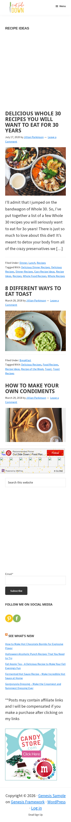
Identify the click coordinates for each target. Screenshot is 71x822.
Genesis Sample (52, 795)
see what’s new (21, 636)
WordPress (56, 801)
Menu (62, 6)
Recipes (41, 262)
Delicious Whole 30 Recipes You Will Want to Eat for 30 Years (33, 122)
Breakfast (25, 360)
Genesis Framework (28, 801)
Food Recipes (50, 364)
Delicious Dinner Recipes (35, 267)
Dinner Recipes (24, 271)
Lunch (32, 262)
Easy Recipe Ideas (44, 271)
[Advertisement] (35, 73)
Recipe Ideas (12, 369)
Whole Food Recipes (35, 276)
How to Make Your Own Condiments (32, 388)
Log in (36, 808)
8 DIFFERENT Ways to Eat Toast (33, 291)
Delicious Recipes (31, 364)
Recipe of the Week (32, 369)
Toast (48, 369)
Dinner (23, 262)
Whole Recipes (56, 276)
